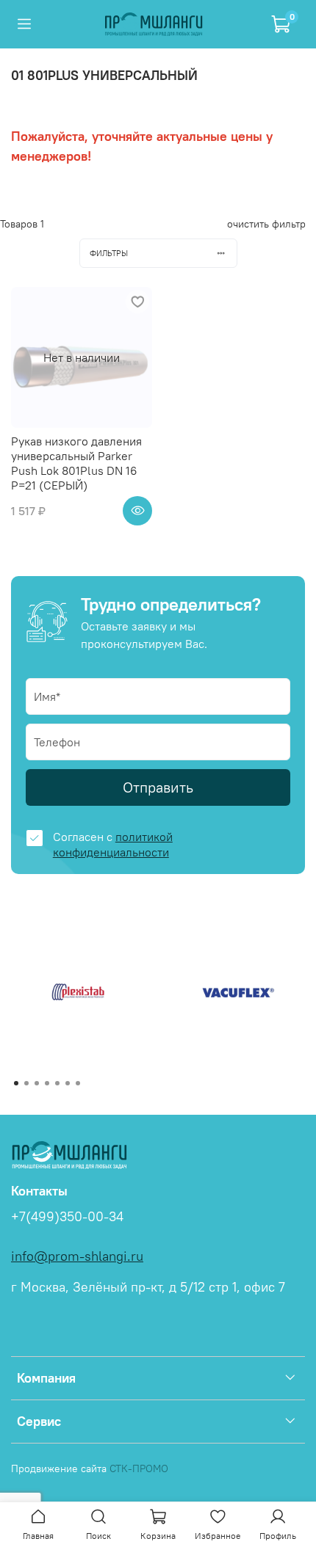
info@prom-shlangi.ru (77, 1256)
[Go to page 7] (78, 1083)
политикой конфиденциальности (113, 844)
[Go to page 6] (67, 1083)
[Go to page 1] (16, 1083)
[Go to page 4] (47, 1083)
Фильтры (109, 253)
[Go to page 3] (37, 1083)
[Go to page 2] (26, 1083)
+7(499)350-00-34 (67, 1217)
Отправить (158, 787)
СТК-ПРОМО (138, 1468)
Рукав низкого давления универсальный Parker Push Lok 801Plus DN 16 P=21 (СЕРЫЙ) (76, 463)
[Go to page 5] (57, 1083)
